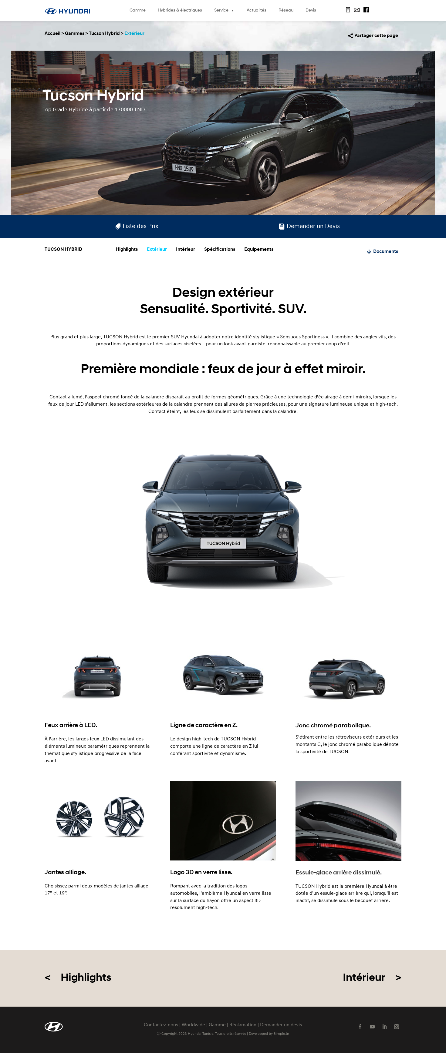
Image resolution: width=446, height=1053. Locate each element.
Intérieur (185, 249)
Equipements (258, 249)
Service (221, 10)
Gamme (138, 10)
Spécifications (219, 249)
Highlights (127, 249)
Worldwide (193, 1025)
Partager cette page (376, 35)
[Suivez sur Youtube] (372, 1026)
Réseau (286, 10)
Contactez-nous (161, 1025)
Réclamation (242, 1025)
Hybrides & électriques (180, 10)
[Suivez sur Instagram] (396, 1026)
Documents (385, 251)
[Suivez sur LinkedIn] (384, 1026)
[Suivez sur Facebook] (360, 1026)
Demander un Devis (313, 226)
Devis (311, 10)
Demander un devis (281, 1025)
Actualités (256, 10)
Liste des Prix (140, 226)
